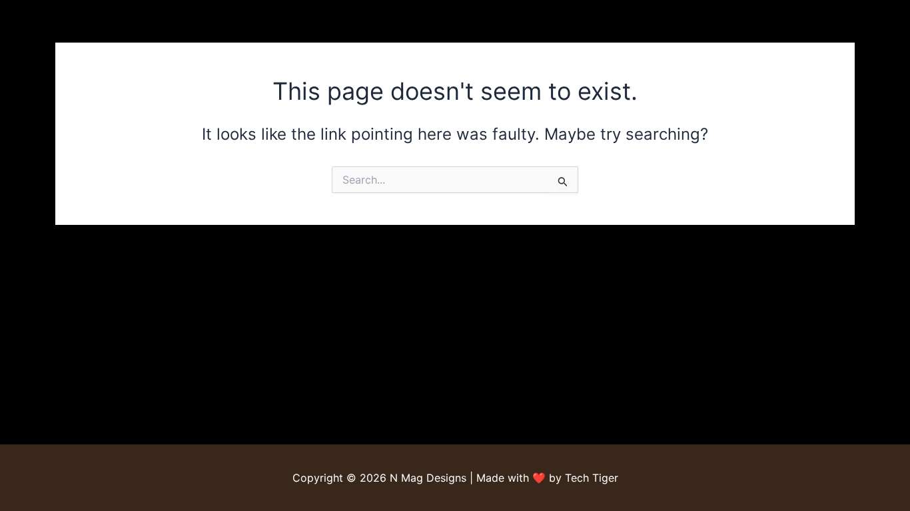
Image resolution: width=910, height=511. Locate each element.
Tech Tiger (591, 477)
